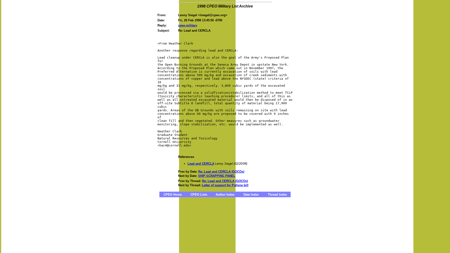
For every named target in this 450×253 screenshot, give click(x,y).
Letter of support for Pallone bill (225, 185)
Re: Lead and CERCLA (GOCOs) (221, 171)
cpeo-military (187, 25)
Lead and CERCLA (201, 163)
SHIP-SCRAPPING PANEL (216, 176)
